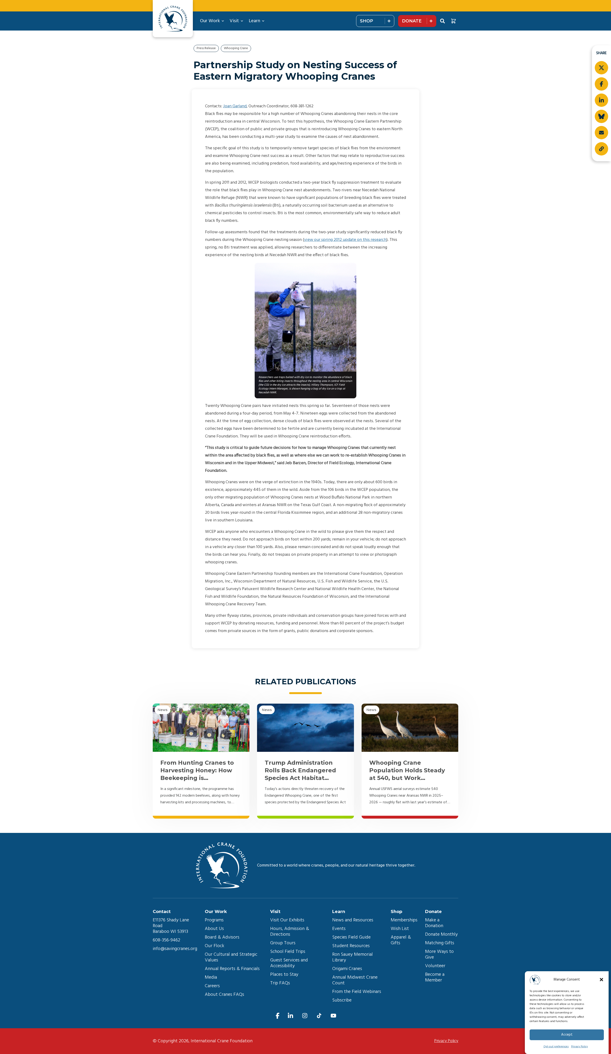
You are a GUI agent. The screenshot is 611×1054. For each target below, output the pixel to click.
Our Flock (214, 946)
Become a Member (435, 977)
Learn (254, 21)
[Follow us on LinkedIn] (290, 1016)
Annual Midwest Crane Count (355, 980)
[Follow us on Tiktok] (319, 1016)
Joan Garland (235, 106)
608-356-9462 (166, 940)
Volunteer (435, 966)
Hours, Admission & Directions (290, 931)
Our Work (210, 21)
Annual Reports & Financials (232, 969)
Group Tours (282, 943)
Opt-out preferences (556, 1046)
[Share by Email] (601, 132)
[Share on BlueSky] (601, 116)
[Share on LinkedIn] (601, 100)
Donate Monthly (441, 934)
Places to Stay (284, 974)
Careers (212, 986)
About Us (214, 929)
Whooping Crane (236, 48)
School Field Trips (287, 952)
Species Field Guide (351, 937)
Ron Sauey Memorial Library (353, 957)
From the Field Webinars (356, 992)
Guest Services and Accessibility (289, 963)
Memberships (404, 920)
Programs (214, 920)
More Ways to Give (440, 954)
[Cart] (453, 21)
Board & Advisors (222, 937)
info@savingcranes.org (175, 949)
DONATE (411, 21)
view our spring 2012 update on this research (345, 239)
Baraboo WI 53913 (170, 932)
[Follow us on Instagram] (305, 1016)
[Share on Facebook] (601, 84)
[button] (601, 979)
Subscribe (342, 1000)
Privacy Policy (579, 1046)
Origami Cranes (347, 969)
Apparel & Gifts (401, 940)
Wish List (400, 929)
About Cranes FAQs (224, 994)
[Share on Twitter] (601, 67)
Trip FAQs (280, 983)
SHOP (366, 21)
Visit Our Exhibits (287, 920)
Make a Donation (434, 923)
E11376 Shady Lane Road (171, 923)
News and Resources (352, 920)
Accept (567, 1035)
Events (339, 929)
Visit (234, 21)
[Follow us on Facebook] (277, 1016)
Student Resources (351, 946)
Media (211, 977)
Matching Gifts (439, 943)
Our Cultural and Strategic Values (231, 957)
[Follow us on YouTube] (333, 1016)
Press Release (206, 48)
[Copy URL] (601, 149)
